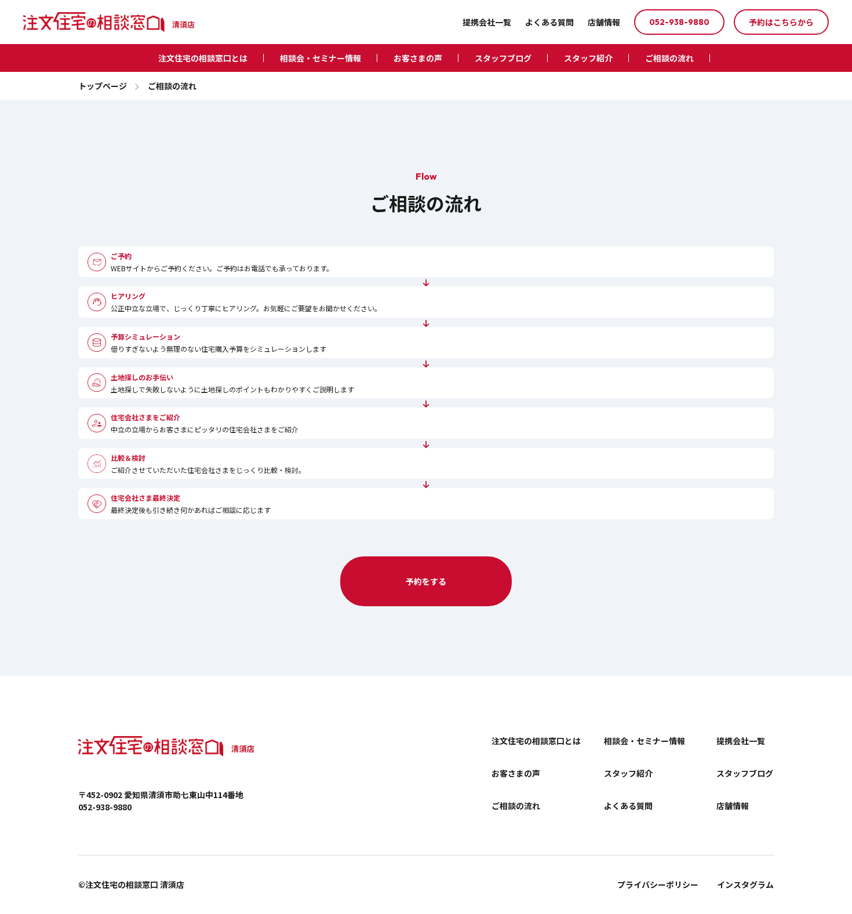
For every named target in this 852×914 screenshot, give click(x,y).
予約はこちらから (781, 22)
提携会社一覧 (487, 22)
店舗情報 (604, 22)
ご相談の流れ (669, 58)
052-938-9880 (679, 22)
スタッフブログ (503, 58)
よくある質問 (549, 22)
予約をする (426, 581)
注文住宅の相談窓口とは (202, 58)
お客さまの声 (418, 58)
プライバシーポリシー (657, 884)
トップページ (102, 86)
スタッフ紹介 (588, 58)
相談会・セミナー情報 (320, 58)
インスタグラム (745, 884)
